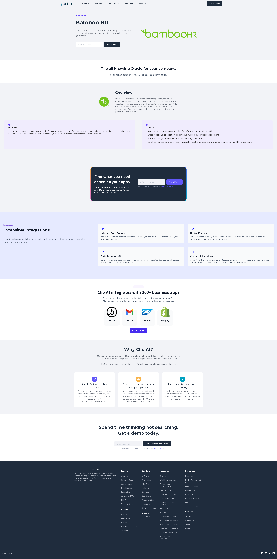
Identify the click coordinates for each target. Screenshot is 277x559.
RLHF (123, 500)
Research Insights (192, 498)
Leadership (146, 504)
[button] (85, 4)
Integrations (125, 492)
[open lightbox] (169, 33)
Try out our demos (192, 506)
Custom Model (126, 484)
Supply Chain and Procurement (166, 538)
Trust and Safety (127, 504)
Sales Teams (146, 484)
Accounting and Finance (169, 517)
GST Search (146, 517)
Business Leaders (127, 519)
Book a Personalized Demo (193, 481)
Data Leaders (126, 522)
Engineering (146, 480)
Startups (163, 513)
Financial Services (166, 490)
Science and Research (168, 525)
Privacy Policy (167, 187)
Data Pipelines (126, 488)
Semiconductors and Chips (170, 521)
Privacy (188, 529)
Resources (128, 4)
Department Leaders (129, 526)
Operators (125, 530)
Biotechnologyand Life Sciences (166, 485)
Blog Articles (190, 490)
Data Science (147, 496)
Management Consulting (169, 494)
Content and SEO (127, 496)
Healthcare (164, 509)
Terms (187, 525)
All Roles (124, 515)
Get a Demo (214, 4)
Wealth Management (168, 480)
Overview (124, 476)
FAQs (187, 502)
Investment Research (168, 498)
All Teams (145, 476)
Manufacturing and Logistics (167, 503)
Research (145, 492)
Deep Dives (189, 494)
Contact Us (189, 521)
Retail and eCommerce (169, 529)
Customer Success (149, 508)
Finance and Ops (148, 500)
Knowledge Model (192, 486)
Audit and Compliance (168, 533)
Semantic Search (127, 480)
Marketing (145, 488)
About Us (142, 4)
